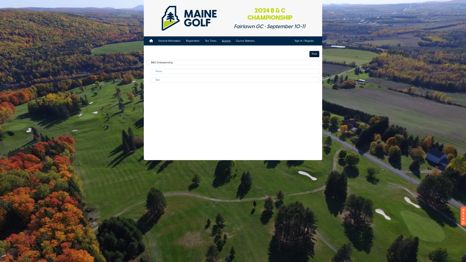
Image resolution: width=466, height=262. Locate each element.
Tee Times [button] (210, 40)
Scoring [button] (226, 40)
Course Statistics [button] (245, 40)
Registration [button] (193, 40)
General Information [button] (169, 40)
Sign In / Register (304, 40)
